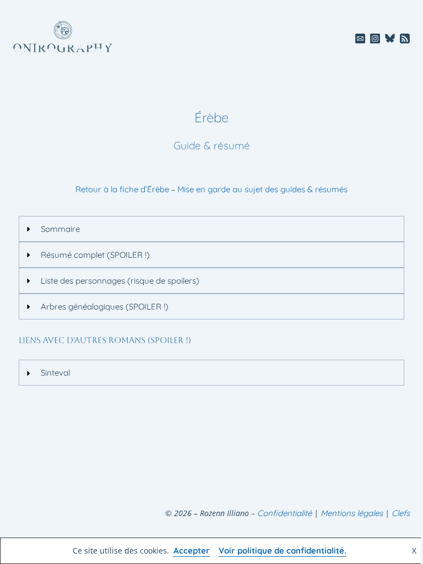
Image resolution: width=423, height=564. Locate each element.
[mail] (360, 38)
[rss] (404, 38)
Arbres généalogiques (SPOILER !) (105, 306)
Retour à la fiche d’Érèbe (122, 189)
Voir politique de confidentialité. (282, 550)
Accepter (191, 550)
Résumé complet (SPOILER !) (95, 255)
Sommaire (60, 229)
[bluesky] (390, 38)
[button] (211, 229)
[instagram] (375, 38)
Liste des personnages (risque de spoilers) (120, 280)
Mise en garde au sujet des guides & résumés (262, 189)
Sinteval (55, 372)
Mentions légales (352, 513)
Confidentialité (284, 513)
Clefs (401, 513)
